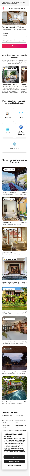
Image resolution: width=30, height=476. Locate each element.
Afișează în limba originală (10, 3)
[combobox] (14, 35)
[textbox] (8, 41)
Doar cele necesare (14, 461)
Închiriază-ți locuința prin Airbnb (16, 8)
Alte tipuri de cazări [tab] (7, 415)
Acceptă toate (14, 457)
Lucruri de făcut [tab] (19, 415)
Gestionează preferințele (14, 465)
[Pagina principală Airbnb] (3, 8)
